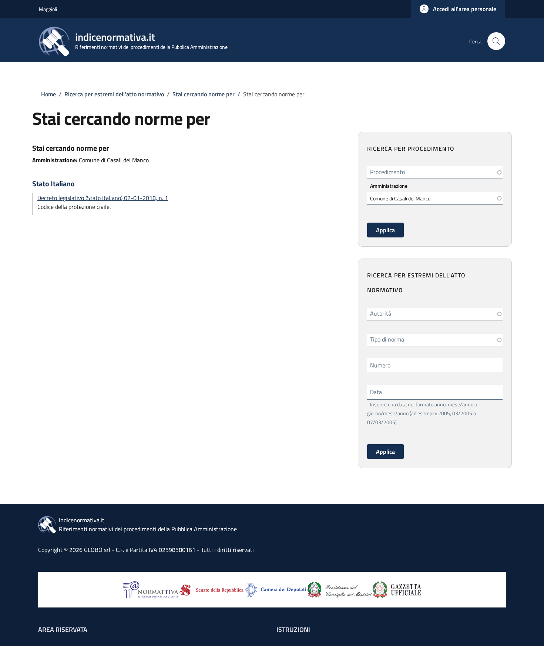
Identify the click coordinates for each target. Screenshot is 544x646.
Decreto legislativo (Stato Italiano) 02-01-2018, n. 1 (102, 197)
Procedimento (387, 171)
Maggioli (48, 9)
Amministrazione (388, 186)
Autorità (380, 313)
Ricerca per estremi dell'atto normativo (114, 94)
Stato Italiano (53, 183)
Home (48, 94)
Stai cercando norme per (203, 94)
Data (376, 391)
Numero (380, 365)
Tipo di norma (387, 339)
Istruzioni (293, 630)
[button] (458, 9)
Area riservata (62, 630)
